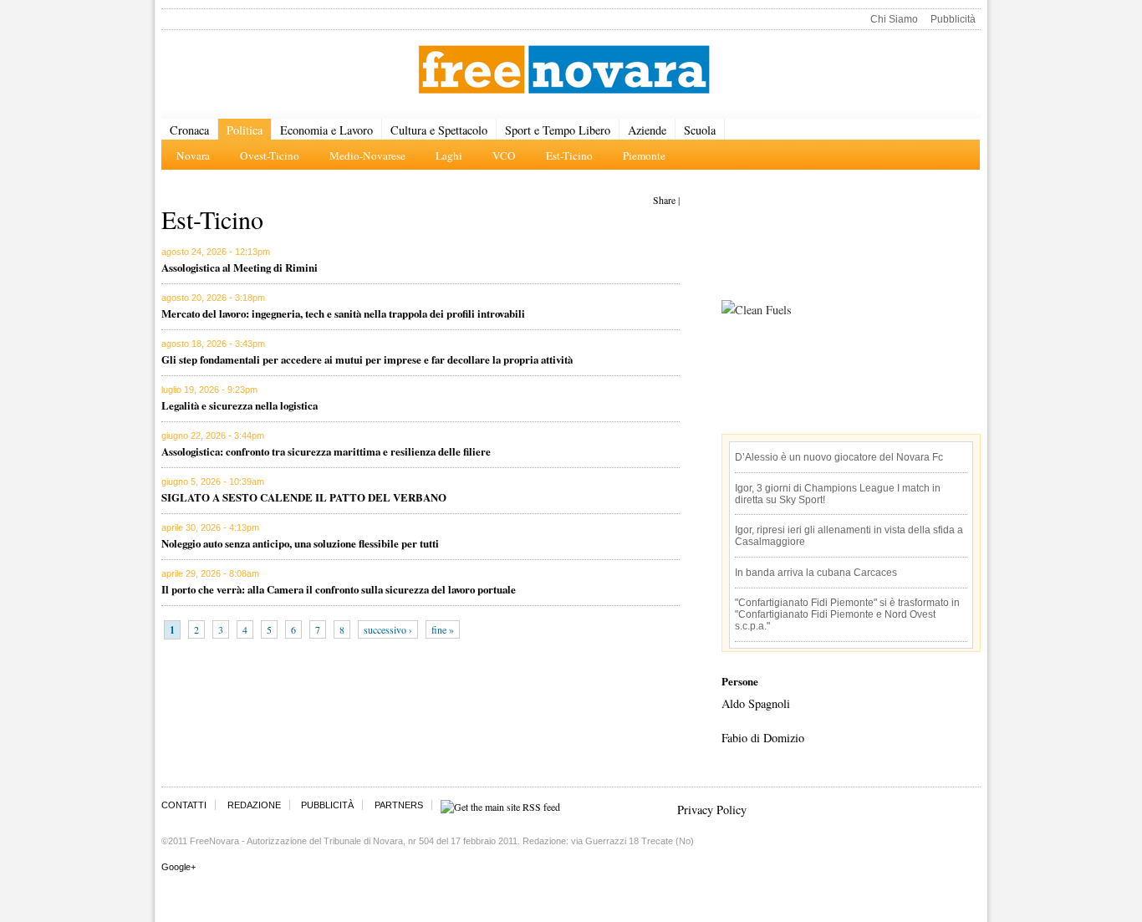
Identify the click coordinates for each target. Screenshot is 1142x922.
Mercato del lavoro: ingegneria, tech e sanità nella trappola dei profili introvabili (343, 313)
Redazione (254, 805)
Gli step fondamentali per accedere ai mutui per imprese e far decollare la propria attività (367, 359)
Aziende (647, 130)
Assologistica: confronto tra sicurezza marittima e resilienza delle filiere (326, 451)
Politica (245, 130)
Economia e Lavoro (326, 130)
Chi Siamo (894, 19)
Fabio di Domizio (762, 738)
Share (664, 199)
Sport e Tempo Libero (557, 130)
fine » (442, 629)
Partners (399, 805)
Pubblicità (953, 19)
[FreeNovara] (564, 71)
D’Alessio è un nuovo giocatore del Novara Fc (839, 457)
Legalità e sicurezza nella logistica (239, 405)
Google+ (178, 867)
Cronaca (189, 130)
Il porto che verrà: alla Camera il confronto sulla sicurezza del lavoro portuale (338, 589)
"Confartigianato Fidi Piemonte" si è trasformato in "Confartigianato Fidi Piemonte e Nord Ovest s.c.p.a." (847, 614)
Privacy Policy (712, 810)
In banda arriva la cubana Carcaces (816, 572)
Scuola (700, 130)
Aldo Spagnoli (755, 703)
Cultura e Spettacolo (438, 130)
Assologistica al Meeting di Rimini (239, 267)
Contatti (183, 805)
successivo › (388, 629)
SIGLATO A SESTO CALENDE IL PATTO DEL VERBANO (303, 497)
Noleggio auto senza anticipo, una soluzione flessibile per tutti (300, 543)
